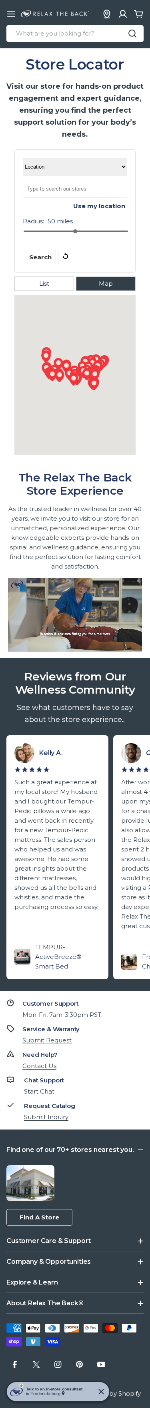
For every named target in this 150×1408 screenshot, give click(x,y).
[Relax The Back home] (55, 14)
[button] (87, 374)
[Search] (132, 33)
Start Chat (39, 1091)
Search (40, 257)
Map (106, 283)
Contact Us (39, 1066)
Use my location (99, 206)
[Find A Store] (107, 14)
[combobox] (75, 33)
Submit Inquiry (46, 1117)
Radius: (33, 221)
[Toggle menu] (11, 14)
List (44, 283)
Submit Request (47, 1040)
